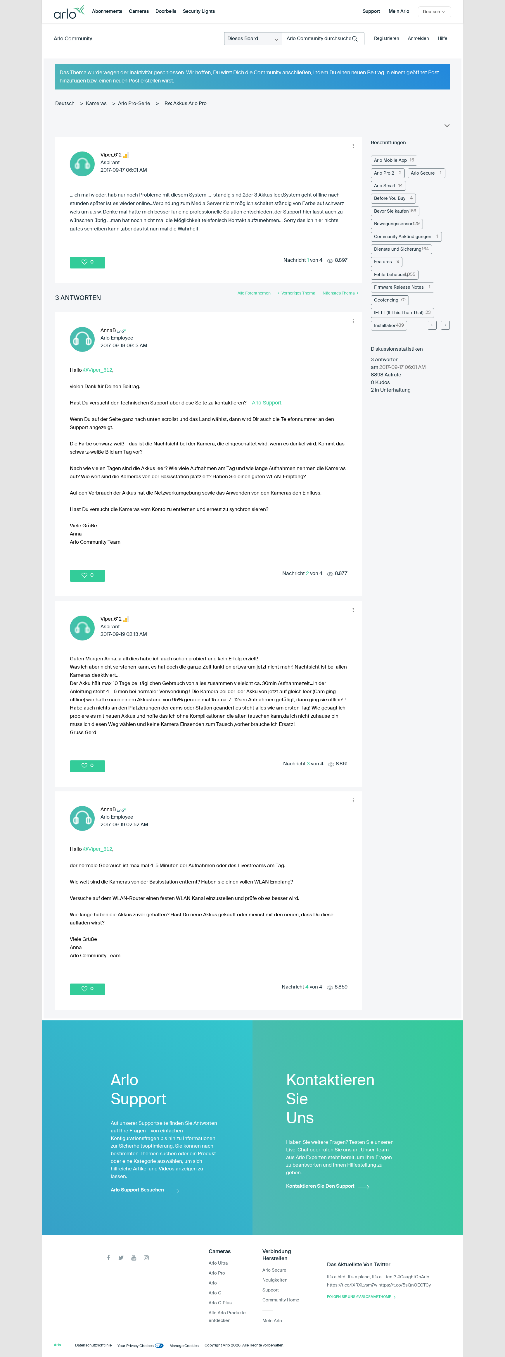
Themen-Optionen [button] (446, 127)
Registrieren (386, 38)
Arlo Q (215, 1293)
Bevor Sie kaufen (391, 211)
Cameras (139, 11)
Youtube (133, 1257)
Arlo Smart (384, 186)
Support (371, 11)
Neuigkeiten (275, 1280)
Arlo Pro (217, 1273)
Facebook (108, 1257)
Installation (385, 325)
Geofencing (386, 300)
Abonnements (107, 11)
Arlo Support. (267, 403)
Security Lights (199, 11)
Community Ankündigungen (402, 237)
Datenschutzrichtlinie (93, 1345)
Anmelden (418, 38)
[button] (353, 146)
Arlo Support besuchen (137, 1190)
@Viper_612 (97, 370)
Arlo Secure (423, 173)
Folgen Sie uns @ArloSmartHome (359, 1297)
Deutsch (65, 103)
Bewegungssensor (393, 224)
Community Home (280, 1300)
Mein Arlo (399, 11)
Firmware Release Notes (399, 287)
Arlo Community (73, 39)
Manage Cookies (184, 1346)
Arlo (213, 1283)
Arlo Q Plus (220, 1303)
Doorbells (165, 11)
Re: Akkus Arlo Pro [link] (186, 103)
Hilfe (442, 38)
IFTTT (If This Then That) (398, 313)
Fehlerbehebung (391, 275)
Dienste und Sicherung (397, 249)
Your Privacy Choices (135, 1346)
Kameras (96, 103)
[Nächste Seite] (445, 325)
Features (383, 262)
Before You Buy (389, 198)
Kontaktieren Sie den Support (320, 1186)
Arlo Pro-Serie (134, 103)
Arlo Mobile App (390, 160)
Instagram (146, 1257)
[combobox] (323, 38)
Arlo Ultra (218, 1263)
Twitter (121, 1257)
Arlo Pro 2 (384, 173)
